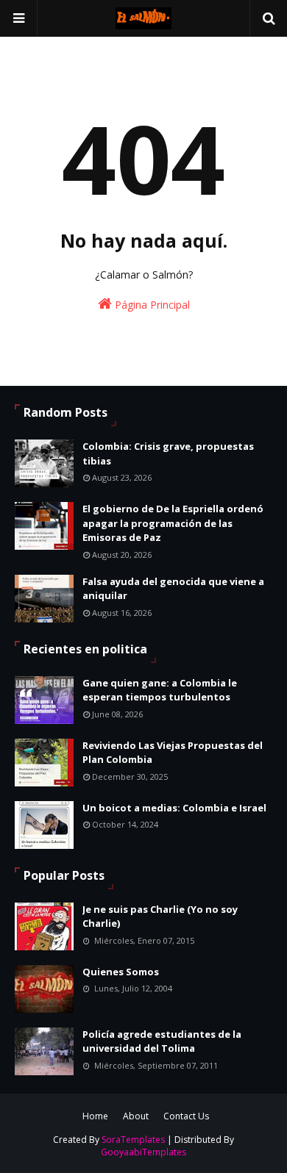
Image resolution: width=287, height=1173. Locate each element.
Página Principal (151, 305)
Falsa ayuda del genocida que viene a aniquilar (173, 589)
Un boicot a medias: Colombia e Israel (174, 807)
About (136, 1116)
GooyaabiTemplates (143, 1152)
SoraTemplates (133, 1139)
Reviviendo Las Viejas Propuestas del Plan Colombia (172, 753)
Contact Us (186, 1116)
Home (95, 1116)
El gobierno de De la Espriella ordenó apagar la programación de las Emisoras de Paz (172, 523)
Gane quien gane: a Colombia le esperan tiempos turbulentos (159, 690)
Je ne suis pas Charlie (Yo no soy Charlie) (160, 916)
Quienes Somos (120, 971)
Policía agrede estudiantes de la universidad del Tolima (161, 1041)
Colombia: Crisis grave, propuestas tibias (168, 453)
